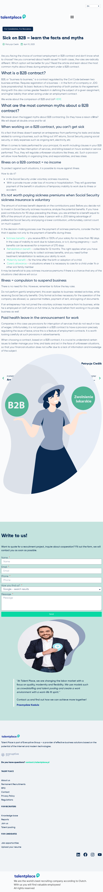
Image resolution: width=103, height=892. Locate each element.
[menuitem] (93, 6)
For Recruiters (25, 29)
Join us (4, 823)
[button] (72, 17)
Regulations (7, 799)
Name (4, 557)
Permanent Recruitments (13, 784)
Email (4, 567)
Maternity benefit (16, 259)
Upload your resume (11, 847)
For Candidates (11, 29)
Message (6, 594)
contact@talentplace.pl (37, 762)
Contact (5, 792)
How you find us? (11, 585)
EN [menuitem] (88, 6)
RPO (3, 788)
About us (5, 780)
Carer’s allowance (17, 263)
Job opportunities (10, 843)
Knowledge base (9, 815)
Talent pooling (8, 827)
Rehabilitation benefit (19, 249)
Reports (5, 819)
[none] (93, 6)
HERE (58, 99)
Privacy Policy (8, 795)
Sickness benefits (15, 238)
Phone (5, 576)
